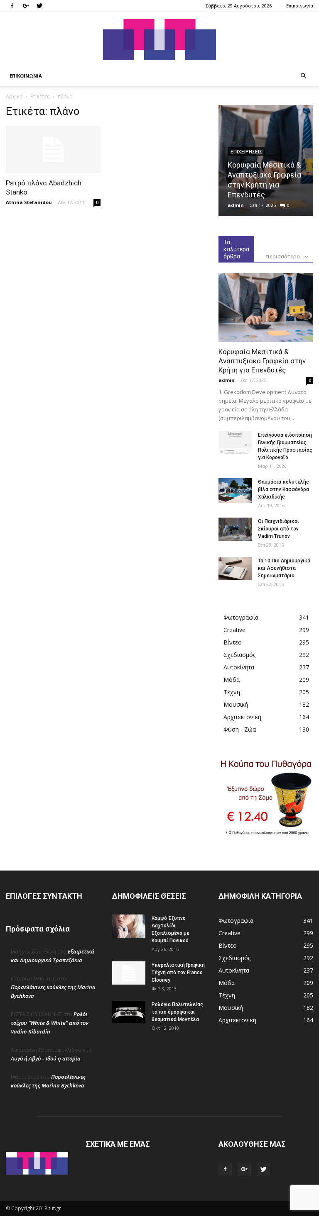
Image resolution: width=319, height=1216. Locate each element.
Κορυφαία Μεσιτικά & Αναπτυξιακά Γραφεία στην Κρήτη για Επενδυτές (262, 361)
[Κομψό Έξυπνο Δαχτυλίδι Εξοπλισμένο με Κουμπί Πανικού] (128, 926)
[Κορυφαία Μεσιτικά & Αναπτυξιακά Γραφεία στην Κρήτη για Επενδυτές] (265, 307)
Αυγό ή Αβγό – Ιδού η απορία (46, 1058)
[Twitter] (39, 6)
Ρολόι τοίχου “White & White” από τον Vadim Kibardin (49, 1022)
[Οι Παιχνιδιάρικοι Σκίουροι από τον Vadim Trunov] (235, 529)
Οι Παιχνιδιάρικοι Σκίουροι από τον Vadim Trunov (278, 528)
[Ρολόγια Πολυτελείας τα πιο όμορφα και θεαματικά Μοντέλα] (128, 1011)
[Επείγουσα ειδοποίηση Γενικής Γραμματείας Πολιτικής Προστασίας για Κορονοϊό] (235, 443)
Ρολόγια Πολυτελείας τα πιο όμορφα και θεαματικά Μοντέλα (177, 1012)
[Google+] (26, 6)
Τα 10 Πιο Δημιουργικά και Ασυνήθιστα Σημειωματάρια (284, 568)
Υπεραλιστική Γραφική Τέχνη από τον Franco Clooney (178, 972)
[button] (303, 76)
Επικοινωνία (299, 5)
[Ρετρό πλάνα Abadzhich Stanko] (53, 149)
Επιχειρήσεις (246, 152)
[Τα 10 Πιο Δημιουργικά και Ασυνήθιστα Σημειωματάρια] (235, 568)
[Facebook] (12, 6)
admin (236, 205)
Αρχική (14, 96)
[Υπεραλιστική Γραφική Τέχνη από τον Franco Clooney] (128, 973)
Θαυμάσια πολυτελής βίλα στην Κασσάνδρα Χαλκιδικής (283, 489)
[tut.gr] (159, 39)
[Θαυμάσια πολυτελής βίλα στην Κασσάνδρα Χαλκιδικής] (235, 490)
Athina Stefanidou (29, 202)
